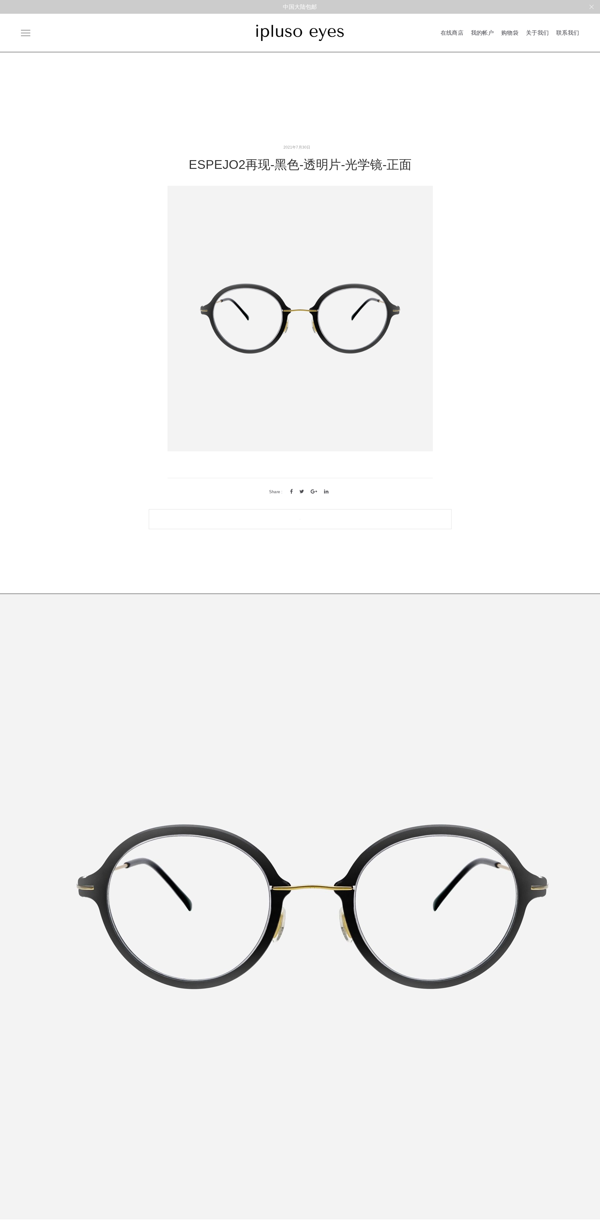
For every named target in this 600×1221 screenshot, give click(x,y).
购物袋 (509, 33)
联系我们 (567, 33)
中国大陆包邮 (300, 7)
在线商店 (452, 33)
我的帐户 (482, 33)
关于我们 (537, 33)
